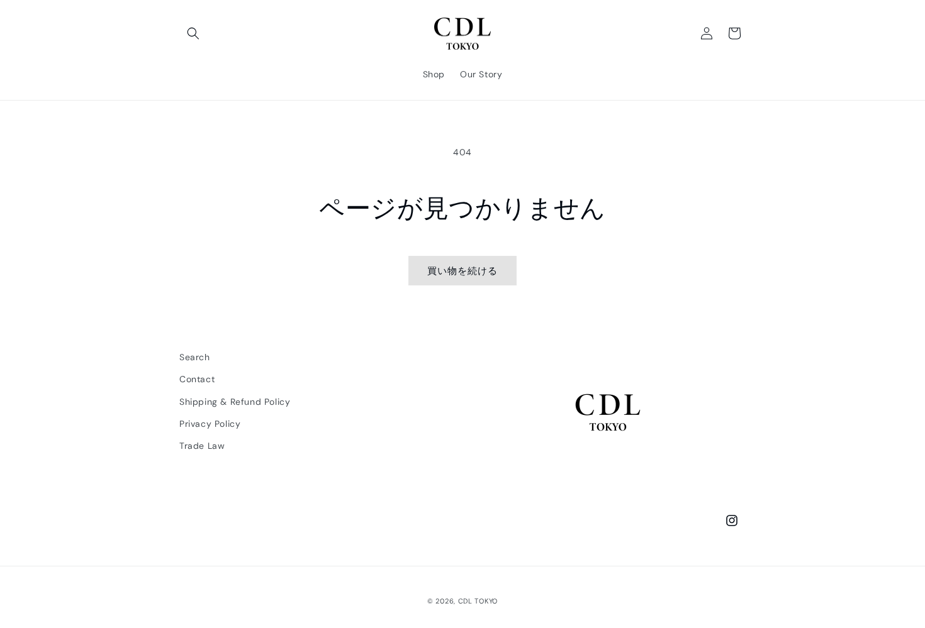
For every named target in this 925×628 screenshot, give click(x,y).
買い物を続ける (462, 271)
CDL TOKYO (478, 601)
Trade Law (202, 445)
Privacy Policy (209, 423)
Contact (197, 379)
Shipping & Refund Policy (234, 401)
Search (194, 357)
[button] (193, 33)
